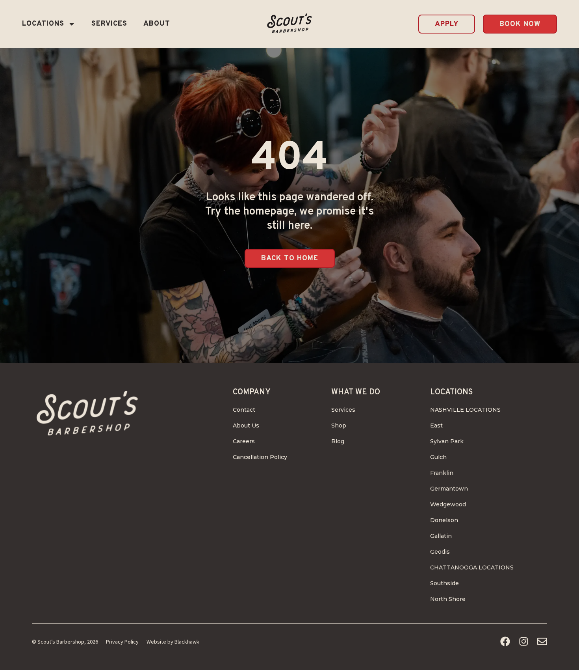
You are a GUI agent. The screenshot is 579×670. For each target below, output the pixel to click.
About (156, 23)
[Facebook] (505, 641)
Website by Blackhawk (173, 641)
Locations (43, 23)
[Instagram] (524, 641)
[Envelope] (542, 641)
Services (109, 23)
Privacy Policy (122, 641)
